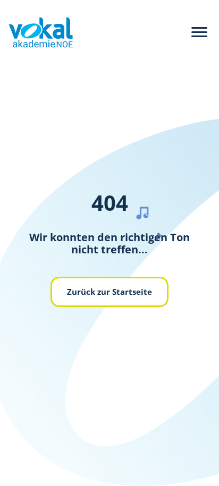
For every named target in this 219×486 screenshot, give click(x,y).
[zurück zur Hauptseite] (36, 32)
